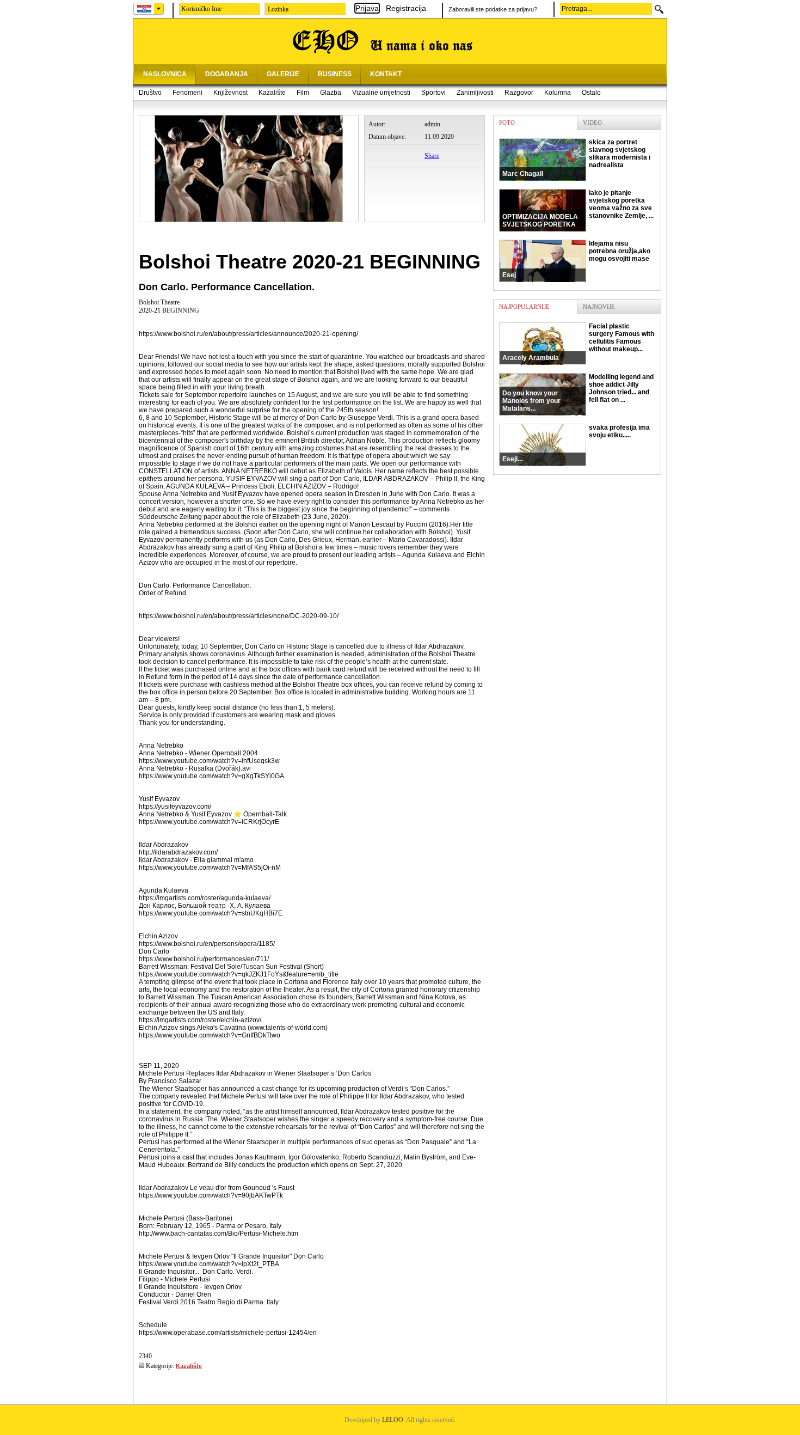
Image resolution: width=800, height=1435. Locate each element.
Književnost (230, 92)
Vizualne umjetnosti (381, 92)
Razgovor (518, 92)
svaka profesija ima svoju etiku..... (576, 443)
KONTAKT (386, 74)
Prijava (367, 8)
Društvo (150, 92)
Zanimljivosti (475, 92)
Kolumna (557, 92)
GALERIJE (283, 74)
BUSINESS (335, 74)
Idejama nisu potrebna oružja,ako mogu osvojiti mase (576, 259)
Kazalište (272, 92)
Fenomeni (187, 92)
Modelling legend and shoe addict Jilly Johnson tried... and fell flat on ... (578, 392)
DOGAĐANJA (226, 74)
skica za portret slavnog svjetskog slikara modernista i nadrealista (576, 158)
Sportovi (433, 92)
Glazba (330, 92)
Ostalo (591, 92)
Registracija (406, 8)
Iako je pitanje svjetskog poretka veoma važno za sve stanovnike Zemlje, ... (578, 208)
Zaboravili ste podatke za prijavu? (492, 9)
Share (431, 156)
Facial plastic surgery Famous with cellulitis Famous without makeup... (578, 342)
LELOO (392, 1420)
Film (303, 92)
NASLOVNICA (165, 74)
